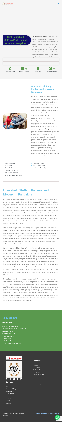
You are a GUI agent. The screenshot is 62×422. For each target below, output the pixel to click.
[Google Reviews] (7, 379)
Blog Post (8, 398)
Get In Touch (36, 370)
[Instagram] (14, 379)
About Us (35, 365)
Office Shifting (10, 393)
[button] (57, 417)
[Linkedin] (17, 379)
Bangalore (48, 129)
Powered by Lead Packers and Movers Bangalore (47, 413)
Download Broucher (38, 374)
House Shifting (10, 396)
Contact (8, 403)
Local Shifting (9, 391)
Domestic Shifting (11, 389)
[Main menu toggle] (58, 3)
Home (7, 386)
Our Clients (36, 372)
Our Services (36, 367)
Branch (8, 400)
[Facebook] (10, 379)
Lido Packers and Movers (39, 36)
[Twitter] (21, 379)
